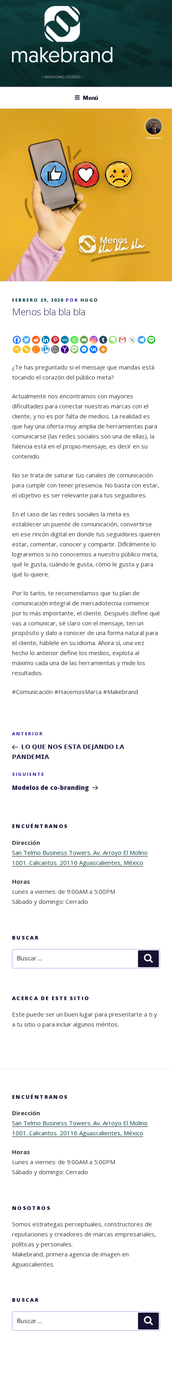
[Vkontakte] (94, 349)
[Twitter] (26, 340)
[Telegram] (142, 340)
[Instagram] (94, 340)
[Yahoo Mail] (65, 349)
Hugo (89, 300)
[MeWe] (65, 340)
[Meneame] (36, 349)
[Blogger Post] (55, 349)
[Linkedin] (46, 340)
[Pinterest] (55, 340)
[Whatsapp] (74, 340)
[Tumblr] (103, 340)
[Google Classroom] (17, 349)
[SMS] (74, 349)
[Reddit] (36, 340)
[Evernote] (113, 340)
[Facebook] (17, 340)
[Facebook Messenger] (84, 349)
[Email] (84, 340)
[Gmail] (122, 340)
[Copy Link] (26, 349)
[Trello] (46, 349)
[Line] (151, 340)
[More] (103, 349)
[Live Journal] (132, 340)
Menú (90, 97)
